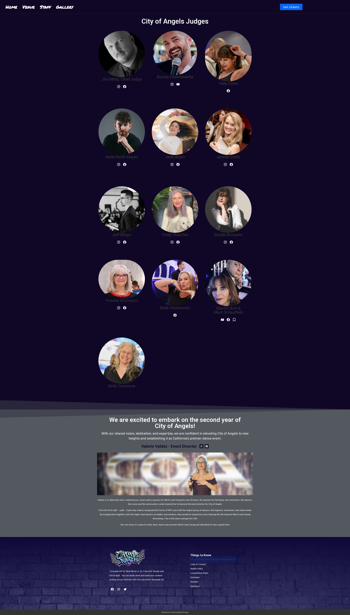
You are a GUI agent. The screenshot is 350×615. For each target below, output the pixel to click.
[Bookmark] (234, 319)
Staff (45, 7)
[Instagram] (118, 86)
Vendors (194, 581)
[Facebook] (124, 86)
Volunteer (195, 577)
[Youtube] (178, 84)
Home (11, 7)
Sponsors (195, 586)
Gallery (64, 7)
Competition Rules (199, 573)
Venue (28, 7)
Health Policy (196, 568)
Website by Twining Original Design (175, 612)
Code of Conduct (198, 564)
